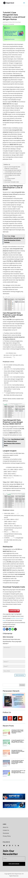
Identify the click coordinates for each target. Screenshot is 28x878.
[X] (7, 629)
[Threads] (15, 629)
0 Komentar (11, 24)
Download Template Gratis (12, 182)
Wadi (6, 22)
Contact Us (6, 830)
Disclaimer (6, 833)
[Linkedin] (10, 629)
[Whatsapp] (12, 629)
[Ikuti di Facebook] (5, 718)
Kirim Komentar (20, 675)
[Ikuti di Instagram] (10, 718)
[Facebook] (4, 629)
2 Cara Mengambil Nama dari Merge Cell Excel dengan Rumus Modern (17, 741)
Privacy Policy (7, 836)
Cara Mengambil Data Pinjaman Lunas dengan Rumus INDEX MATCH (13, 175)
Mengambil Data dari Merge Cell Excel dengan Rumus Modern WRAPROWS (17, 752)
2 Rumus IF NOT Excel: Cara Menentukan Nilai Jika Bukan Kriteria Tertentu (17, 731)
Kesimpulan (8, 180)
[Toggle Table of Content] (22, 164)
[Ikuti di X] (15, 845)
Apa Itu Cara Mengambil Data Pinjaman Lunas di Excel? (12, 167)
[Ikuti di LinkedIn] (18, 845)
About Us (5, 827)
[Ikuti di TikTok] (15, 718)
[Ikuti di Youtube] (20, 718)
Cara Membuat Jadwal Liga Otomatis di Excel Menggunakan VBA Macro (18, 771)
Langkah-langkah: (11, 178)
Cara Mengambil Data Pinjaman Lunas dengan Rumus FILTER (13, 171)
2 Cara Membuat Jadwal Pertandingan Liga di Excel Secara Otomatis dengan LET (17, 762)
